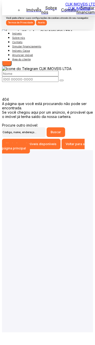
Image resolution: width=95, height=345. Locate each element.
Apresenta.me (13, 334)
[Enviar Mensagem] (62, 80)
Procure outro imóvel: (20, 125)
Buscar (56, 132)
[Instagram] (47, 250)
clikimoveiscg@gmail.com (47, 232)
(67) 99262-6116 (47, 273)
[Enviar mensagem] (7, 61)
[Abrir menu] (5, 25)
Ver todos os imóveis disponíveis (31, 144)
